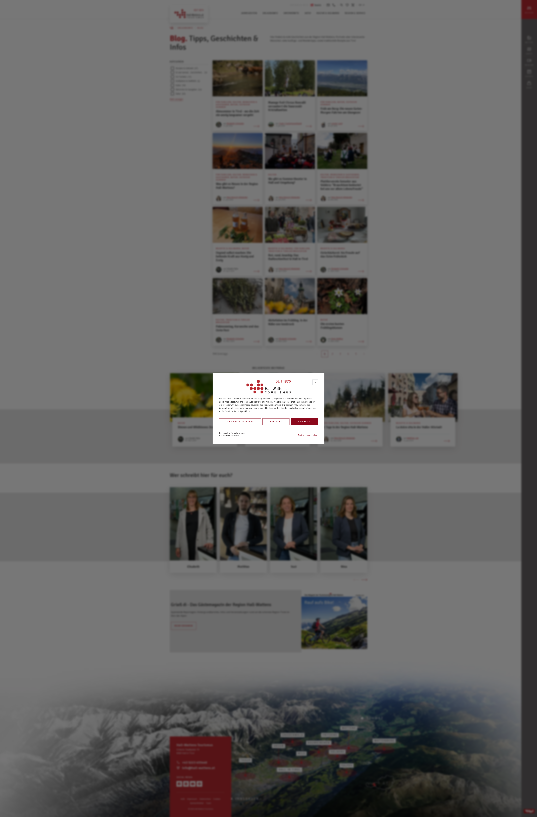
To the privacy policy (307, 435)
